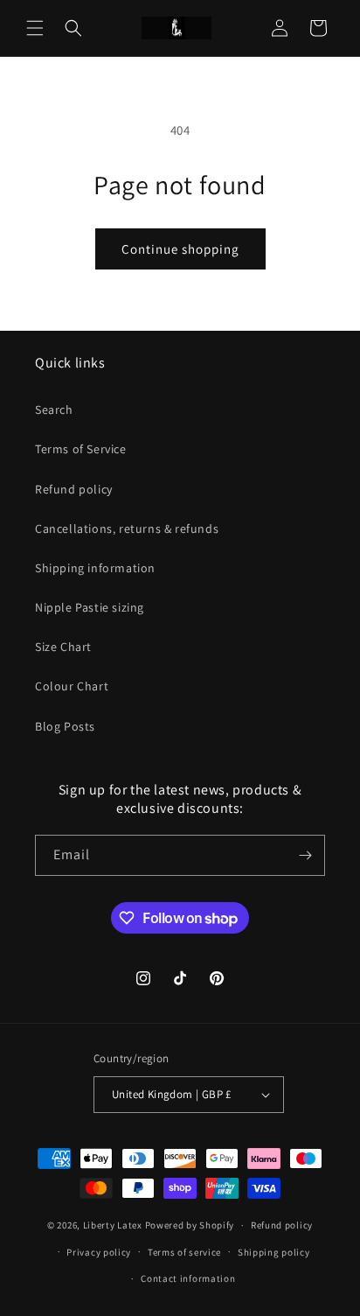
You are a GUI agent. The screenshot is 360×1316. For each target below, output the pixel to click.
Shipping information (95, 568)
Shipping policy (274, 1252)
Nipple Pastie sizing (89, 607)
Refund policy (74, 489)
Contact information (188, 1278)
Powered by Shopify (190, 1225)
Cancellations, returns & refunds (126, 528)
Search (54, 409)
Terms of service (184, 1252)
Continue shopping (180, 249)
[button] (35, 28)
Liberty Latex (112, 1225)
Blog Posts (65, 726)
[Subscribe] (305, 855)
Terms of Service (81, 449)
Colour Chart (71, 686)
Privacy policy (98, 1252)
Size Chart (63, 646)
